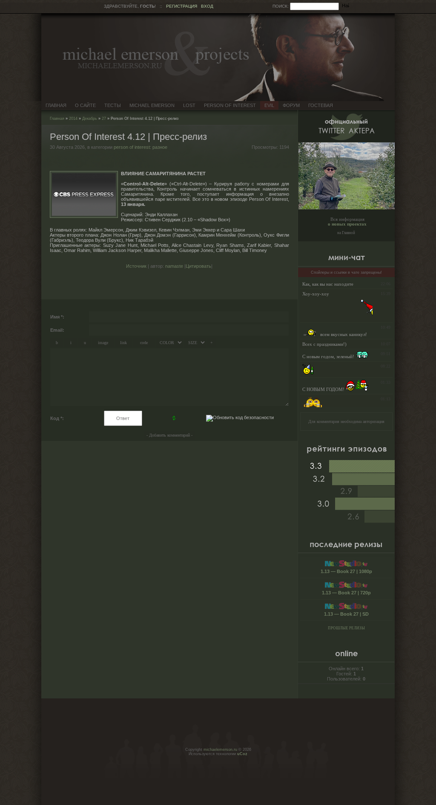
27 (104, 118)
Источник (136, 266)
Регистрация (181, 6)
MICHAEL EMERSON (152, 105)
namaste (174, 266)
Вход (207, 6)
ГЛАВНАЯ (56, 105)
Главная (57, 118)
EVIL (269, 105)
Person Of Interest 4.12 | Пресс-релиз (128, 136)
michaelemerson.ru (220, 749)
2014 (73, 118)
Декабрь (89, 118)
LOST (189, 105)
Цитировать (198, 266)
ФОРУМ (291, 105)
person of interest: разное (140, 147)
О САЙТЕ (85, 105)
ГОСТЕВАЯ (320, 105)
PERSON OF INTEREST (230, 105)
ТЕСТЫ (112, 105)
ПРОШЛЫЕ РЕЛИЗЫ (346, 628)
